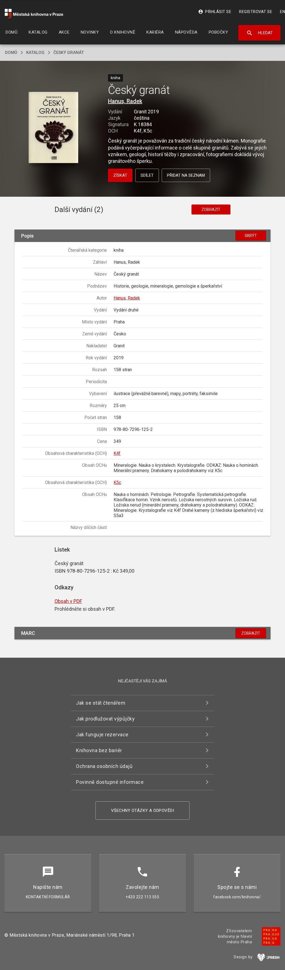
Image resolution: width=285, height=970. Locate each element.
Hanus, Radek (125, 101)
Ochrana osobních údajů (104, 766)
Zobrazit (211, 209)
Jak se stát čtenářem (100, 703)
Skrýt (251, 235)
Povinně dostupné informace (110, 782)
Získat (120, 175)
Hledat (259, 33)
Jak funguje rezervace (102, 734)
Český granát (68, 52)
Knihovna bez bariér (99, 750)
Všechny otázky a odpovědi (142, 810)
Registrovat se (255, 11)
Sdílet (147, 175)
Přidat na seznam (186, 175)
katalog (35, 52)
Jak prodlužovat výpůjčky (105, 719)
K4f (117, 453)
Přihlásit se (214, 11)
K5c (117, 482)
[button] (53, 128)
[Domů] (34, 14)
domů (11, 52)
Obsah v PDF (68, 601)
